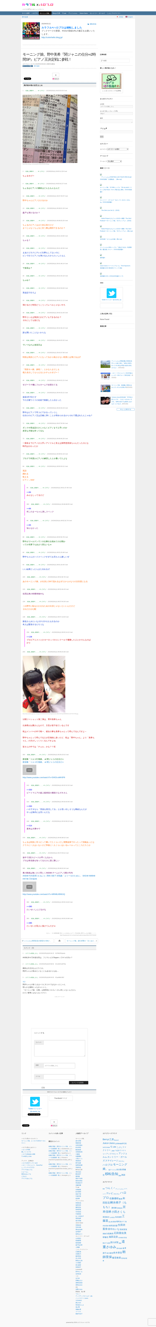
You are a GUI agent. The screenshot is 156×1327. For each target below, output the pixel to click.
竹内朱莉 (78, 1212)
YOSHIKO (79, 1300)
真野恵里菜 (79, 1283)
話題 (108, 1243)
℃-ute (64, 13)
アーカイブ (103, 161)
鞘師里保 (78, 1143)
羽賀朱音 (78, 1167)
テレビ (109, 1193)
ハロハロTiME (25, 1150)
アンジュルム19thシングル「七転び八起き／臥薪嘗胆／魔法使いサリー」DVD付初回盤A (116, 248)
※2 (24, 982)
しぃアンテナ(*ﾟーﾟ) (27, 1167)
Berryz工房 (56, 13)
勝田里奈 (78, 1207)
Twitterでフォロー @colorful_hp (35, 1110)
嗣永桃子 (78, 1174)
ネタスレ (121, 1161)
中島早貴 (78, 1196)
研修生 (105, 1237)
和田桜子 (78, 1267)
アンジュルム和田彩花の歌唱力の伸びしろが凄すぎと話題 (37, 941)
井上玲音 (78, 1258)
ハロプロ (35, 13)
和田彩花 (78, 1203)
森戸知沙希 (79, 1245)
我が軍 (78, 1307)
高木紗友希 (79, 1229)
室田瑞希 (78, 1218)
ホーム (59, 941)
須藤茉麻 (78, 1185)
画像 (104, 1233)
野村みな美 (79, 1260)
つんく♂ (78, 1294)
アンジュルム (72, 13)
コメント (39, 1042)
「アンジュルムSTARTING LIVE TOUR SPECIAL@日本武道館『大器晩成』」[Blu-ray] (115, 178)
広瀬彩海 (78, 1252)
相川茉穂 (78, 1220)
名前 (37, 1065)
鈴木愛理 (78, 1192)
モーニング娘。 (45, 13)
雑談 (123, 1175)
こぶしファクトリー (113, 13)
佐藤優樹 (78, 1156)
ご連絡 (113, 1150)
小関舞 (78, 1247)
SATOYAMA (106, 1147)
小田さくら (79, 1158)
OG (125, 1144)
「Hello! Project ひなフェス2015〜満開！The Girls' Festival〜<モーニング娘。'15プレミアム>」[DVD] (115, 220)
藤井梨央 (78, 1256)
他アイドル (112, 1170)
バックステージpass (82, 1298)
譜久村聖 (78, 1141)
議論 (120, 1175)
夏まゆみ (78, 1302)
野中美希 (25, 17)
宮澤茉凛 (78, 1274)
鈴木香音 (78, 1147)
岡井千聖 (78, 1194)
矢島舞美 (78, 1189)
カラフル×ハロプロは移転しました (61, 27)
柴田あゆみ (79, 1285)
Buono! (116, 1140)
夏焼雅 (78, 1176)
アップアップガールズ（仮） (84, 1296)
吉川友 (78, 1278)
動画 (120, 1199)
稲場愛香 (78, 1240)
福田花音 (78, 1205)
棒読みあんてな (26, 1174)
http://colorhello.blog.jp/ (52, 37)
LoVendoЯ (119, 1143)
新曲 (114, 1221)
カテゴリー (103, 149)
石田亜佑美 (79, 1152)
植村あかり (79, 1234)
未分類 (119, 1169)
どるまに (24, 1176)
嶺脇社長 (78, 1309)
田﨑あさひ (79, 1280)
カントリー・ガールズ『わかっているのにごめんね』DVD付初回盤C (115, 201)
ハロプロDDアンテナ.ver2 (29, 1163)
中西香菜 (78, 1214)
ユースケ (78, 1311)
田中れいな (79, 1271)
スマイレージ (111, 1160)
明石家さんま (80, 1305)
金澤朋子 (78, 1231)
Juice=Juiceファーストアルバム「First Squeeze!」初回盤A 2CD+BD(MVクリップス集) (115, 267)
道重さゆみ (79, 1289)
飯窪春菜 (78, 1150)
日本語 (120, 17)
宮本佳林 (78, 1227)
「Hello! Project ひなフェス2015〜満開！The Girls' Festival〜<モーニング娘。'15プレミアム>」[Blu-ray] (116, 230)
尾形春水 (78, 1161)
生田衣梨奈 (79, 1145)
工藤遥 (78, 1154)
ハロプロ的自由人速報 (28, 1154)
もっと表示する (126, 409)
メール (38, 1076)
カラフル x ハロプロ (38, 4)
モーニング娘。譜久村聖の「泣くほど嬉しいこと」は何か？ (82, 941)
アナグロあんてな (26, 1169)
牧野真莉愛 (79, 1165)
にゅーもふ (24, 1172)
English (130, 17)
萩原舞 (78, 1198)
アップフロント (112, 1154)
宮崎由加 (78, 1225)
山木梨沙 (78, 1238)
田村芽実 (78, 1209)
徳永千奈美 (79, 1178)
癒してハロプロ (26, 1152)
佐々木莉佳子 (80, 1216)
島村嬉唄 (78, 1243)
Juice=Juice (84, 13)
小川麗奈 (78, 1263)
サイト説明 (25, 13)
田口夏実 (78, 1265)
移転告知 (111, 1174)
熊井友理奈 (79, 1181)
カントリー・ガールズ (97, 13)
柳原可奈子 (79, 1314)
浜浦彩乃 (78, 1254)
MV (104, 1189)
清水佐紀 (78, 1172)
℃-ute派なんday (26, 1156)
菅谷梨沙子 (79, 1183)
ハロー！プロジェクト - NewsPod (31, 1165)
